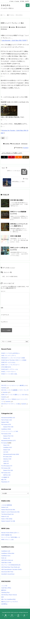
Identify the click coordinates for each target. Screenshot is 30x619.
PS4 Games (6, 433)
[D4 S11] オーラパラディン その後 (10, 403)
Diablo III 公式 (5, 516)
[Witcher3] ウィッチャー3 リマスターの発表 (13, 357)
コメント (3, 291)
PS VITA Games (6, 465)
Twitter (12, 1)
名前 (2, 307)
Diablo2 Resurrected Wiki (8, 509)
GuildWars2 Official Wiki (7, 553)
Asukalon (25, 147)
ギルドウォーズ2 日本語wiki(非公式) (10, 565)
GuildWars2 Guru (5, 555)
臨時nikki (3, 590)
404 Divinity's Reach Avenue (9, 594)
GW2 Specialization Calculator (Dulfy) (11, 569)
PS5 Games (6, 424)
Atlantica (7, 459)
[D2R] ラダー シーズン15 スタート (10, 364)
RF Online (7, 456)
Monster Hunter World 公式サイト (10, 532)
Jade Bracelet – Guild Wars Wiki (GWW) (14, 40)
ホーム (3, 15)
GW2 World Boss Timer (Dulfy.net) (10, 567)
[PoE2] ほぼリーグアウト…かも (9, 369)
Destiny (6, 438)
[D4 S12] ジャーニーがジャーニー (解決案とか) (13, 385)
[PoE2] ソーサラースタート (8, 371)
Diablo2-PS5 (8, 426)
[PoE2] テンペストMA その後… (9, 374)
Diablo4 (5, 422)
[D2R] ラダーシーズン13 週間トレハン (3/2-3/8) (14, 394)
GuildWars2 (6, 429)
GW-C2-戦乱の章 (22, 27)
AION (6, 461)
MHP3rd (6, 475)
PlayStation (5, 482)
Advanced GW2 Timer (7, 571)
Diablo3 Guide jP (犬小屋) (8, 521)
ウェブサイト (4, 321)
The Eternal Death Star (7, 514)
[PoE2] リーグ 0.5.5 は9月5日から (10, 353)
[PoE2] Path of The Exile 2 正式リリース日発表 (13, 360)
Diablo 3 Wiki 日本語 (6, 518)
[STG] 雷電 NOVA (6, 367)
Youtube (17, 1)
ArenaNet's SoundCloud (7, 574)
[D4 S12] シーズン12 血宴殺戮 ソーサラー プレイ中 (14, 390)
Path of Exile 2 (6, 420)
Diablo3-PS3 (8, 470)
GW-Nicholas (4, 29)
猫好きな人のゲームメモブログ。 (10, 601)
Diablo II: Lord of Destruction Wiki (10, 512)
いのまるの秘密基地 (6, 505)
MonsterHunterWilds (8, 417)
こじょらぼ (4, 585)
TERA (6, 463)
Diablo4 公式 (4, 507)
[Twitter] (4, 157)
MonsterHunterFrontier (11, 454)
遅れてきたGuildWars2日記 (8, 599)
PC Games (11, 15)
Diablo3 (6, 449)
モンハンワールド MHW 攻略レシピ (10, 537)
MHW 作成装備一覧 (6, 535)
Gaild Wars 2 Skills (6, 562)
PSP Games (5, 472)
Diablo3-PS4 (8, 436)
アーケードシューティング (9, 431)
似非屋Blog (4, 604)
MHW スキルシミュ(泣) (7, 539)
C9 (5, 452)
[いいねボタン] (3, 138)
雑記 (3, 479)
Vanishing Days (5, 592)
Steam (6, 445)
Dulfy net (3, 558)
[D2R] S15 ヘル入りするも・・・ (10, 362)
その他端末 (5, 477)
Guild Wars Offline (6, 588)
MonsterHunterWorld (8, 440)
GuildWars (20, 15)
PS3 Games (5, 468)
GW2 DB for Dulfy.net (7, 560)
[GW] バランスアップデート (8, 355)
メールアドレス (5, 314)
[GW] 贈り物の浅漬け (17, 200)
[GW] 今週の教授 (15, 236)
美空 (2, 597)
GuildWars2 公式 (5, 551)
